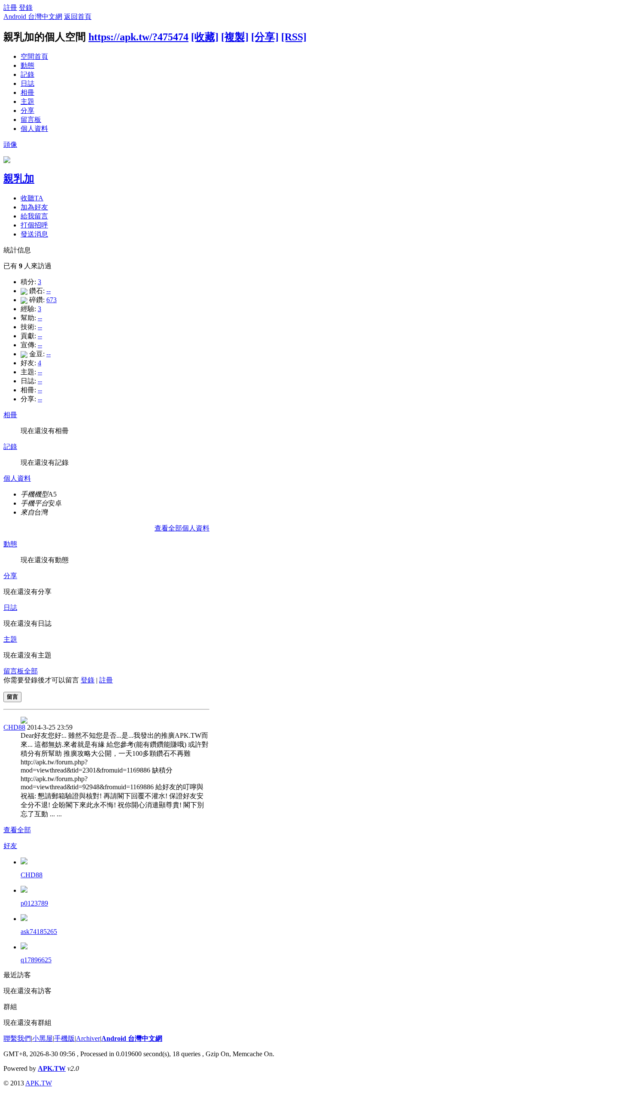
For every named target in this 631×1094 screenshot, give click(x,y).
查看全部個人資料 (182, 528)
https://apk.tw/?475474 (138, 36)
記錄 (27, 74)
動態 (27, 65)
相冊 (27, 92)
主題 (27, 101)
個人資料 (34, 128)
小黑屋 (42, 1038)
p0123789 (34, 903)
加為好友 (34, 207)
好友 (10, 845)
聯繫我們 (17, 1038)
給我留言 (34, 216)
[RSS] (293, 36)
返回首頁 (77, 16)
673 (51, 299)
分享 (27, 110)
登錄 (26, 7)
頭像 (10, 144)
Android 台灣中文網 (32, 16)
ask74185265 (39, 931)
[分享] (265, 36)
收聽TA (32, 198)
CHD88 (14, 727)
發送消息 (34, 234)
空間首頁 (34, 56)
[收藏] (204, 36)
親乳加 (18, 178)
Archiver (88, 1038)
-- (48, 290)
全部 (31, 671)
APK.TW (52, 1068)
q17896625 (36, 960)
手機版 (64, 1038)
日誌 (27, 83)
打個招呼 (34, 225)
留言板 (31, 119)
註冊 (10, 7)
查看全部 (17, 829)
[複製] (235, 36)
